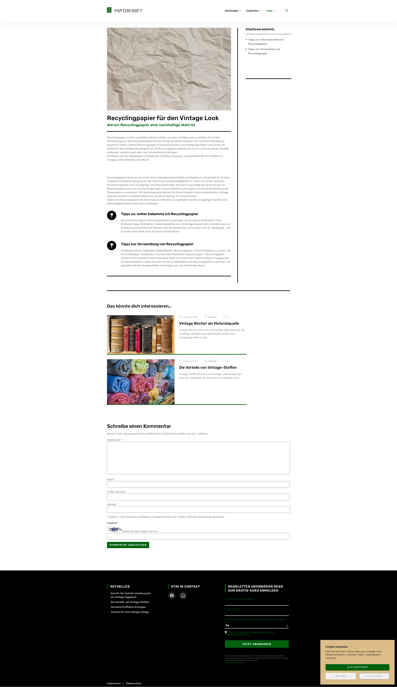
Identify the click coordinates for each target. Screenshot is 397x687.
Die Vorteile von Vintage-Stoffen (208, 367)
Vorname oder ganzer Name (239, 599)
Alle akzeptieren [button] (357, 667)
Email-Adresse (232, 609)
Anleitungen (231, 10)
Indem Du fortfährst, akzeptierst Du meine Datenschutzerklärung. (249, 633)
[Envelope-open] (183, 595)
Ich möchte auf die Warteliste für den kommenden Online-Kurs (255, 620)
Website (111, 504)
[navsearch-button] (286, 10)
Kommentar (114, 440)
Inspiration (252, 10)
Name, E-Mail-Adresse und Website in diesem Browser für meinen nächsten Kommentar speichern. (167, 517)
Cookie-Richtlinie (373, 654)
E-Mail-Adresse (117, 492)
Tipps (269, 10)
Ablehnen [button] (340, 676)
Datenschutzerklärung (234, 663)
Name (111, 479)
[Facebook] (172, 595)
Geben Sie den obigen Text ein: (140, 531)
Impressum (331, 658)
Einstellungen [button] (374, 676)
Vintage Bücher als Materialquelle (209, 323)
